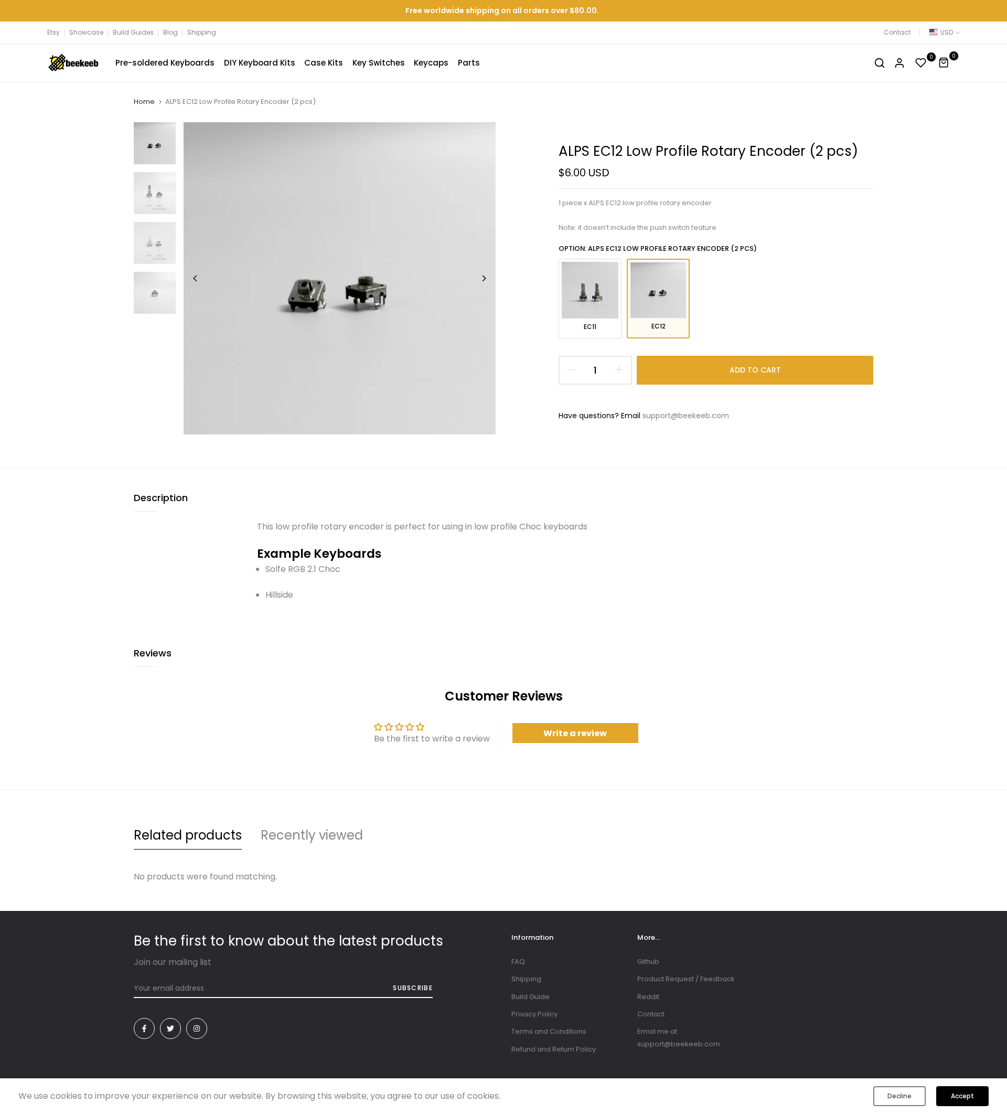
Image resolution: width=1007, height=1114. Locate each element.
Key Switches (378, 62)
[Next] (476, 278)
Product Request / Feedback (686, 979)
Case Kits (323, 62)
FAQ (518, 962)
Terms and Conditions (548, 1031)
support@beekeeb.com (685, 415)
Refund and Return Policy (553, 1049)
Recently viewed (312, 835)
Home (144, 102)
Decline (899, 1095)
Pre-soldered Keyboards (165, 62)
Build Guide (530, 997)
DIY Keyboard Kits (259, 62)
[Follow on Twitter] (170, 1028)
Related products (188, 835)
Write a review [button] (575, 733)
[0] (921, 63)
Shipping (201, 32)
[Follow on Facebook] (144, 1028)
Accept (962, 1095)
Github (648, 962)
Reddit (648, 997)
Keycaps (431, 62)
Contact (897, 32)
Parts (469, 62)
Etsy (53, 32)
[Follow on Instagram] (196, 1028)
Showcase (86, 32)
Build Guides (133, 32)
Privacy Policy (534, 1014)
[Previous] (203, 278)
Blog (170, 32)
